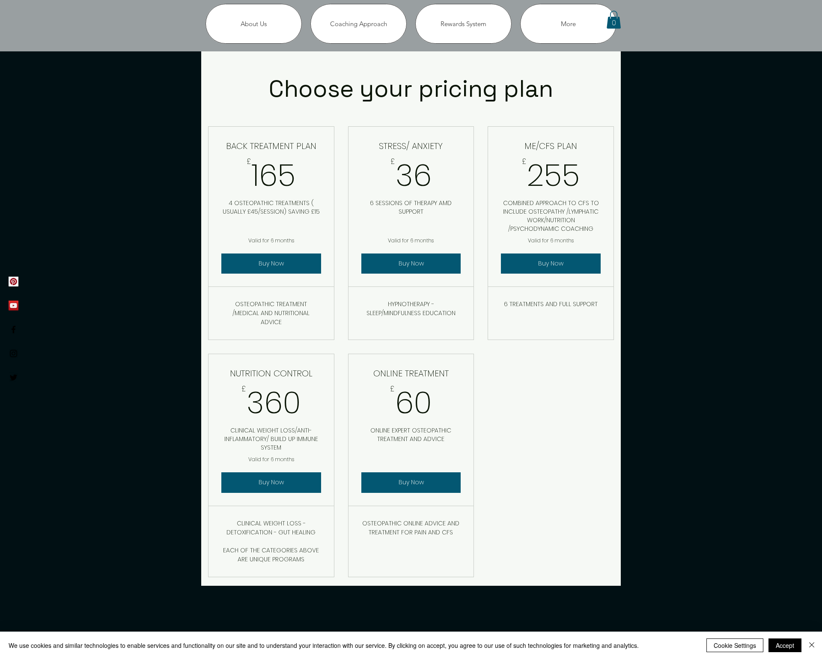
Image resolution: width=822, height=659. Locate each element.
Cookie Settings (735, 645)
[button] (613, 20)
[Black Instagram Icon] (13, 353)
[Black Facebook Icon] (13, 329)
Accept (785, 645)
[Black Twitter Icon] (13, 377)
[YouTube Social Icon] (13, 305)
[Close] (812, 645)
